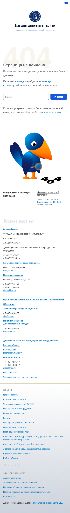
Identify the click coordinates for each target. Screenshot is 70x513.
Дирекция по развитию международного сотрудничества (30, 340)
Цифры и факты (10, 394)
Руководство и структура (14, 399)
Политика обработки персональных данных (23, 487)
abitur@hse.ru (9, 290)
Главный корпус (11, 229)
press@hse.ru (9, 367)
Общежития (8, 304)
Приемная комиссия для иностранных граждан (16, 322)
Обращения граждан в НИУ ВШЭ (18, 422)
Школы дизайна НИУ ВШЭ (49, 201)
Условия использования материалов (20, 376)
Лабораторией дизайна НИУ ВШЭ (47, 502)
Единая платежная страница (16, 453)
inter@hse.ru (9, 331)
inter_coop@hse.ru (11, 345)
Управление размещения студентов (20, 308)
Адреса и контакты (12, 477)
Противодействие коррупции (16, 431)
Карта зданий (9, 349)
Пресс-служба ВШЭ (13, 357)
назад (20, 81)
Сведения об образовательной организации (24, 444)
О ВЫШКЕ (8, 389)
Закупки (6, 417)
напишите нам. (53, 112)
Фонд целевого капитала (14, 427)
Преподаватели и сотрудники (17, 408)
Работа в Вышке (10, 458)
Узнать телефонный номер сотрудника (21, 262)
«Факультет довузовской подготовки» (48, 193)
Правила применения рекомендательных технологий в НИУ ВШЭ (33, 491)
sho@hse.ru (8, 316)
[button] (5, 464)
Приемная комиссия (13, 275)
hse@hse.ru (8, 270)
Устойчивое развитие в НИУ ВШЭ (18, 403)
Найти (58, 97)
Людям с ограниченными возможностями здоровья (26, 448)
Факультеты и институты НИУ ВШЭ (17, 194)
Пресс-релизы (10, 372)
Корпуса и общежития (13, 413)
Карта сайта (9, 496)
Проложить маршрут (12, 352)
